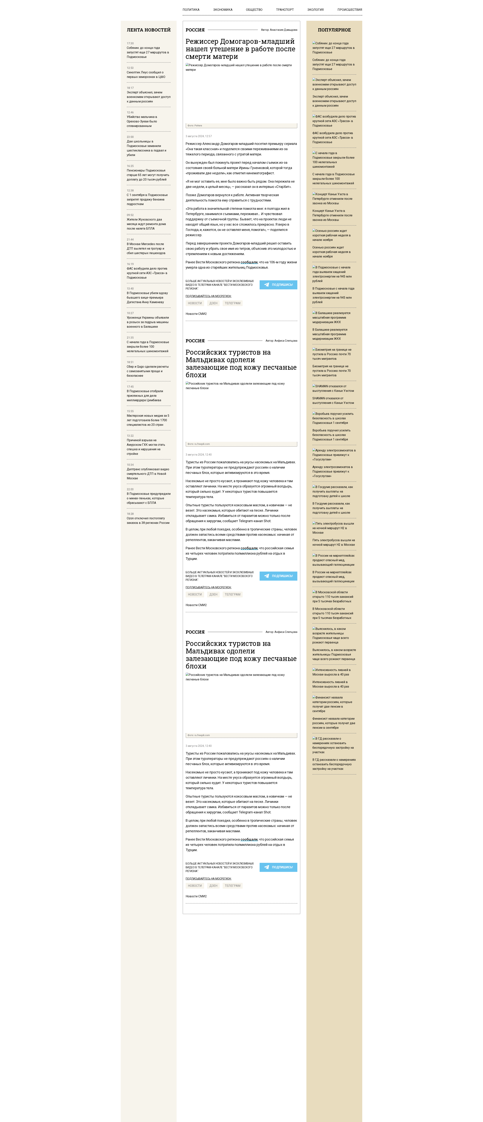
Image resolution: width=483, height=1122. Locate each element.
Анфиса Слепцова (286, 340)
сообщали (249, 262)
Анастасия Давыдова (283, 29)
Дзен (213, 303)
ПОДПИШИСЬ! (282, 285)
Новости (195, 303)
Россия (195, 30)
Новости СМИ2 (196, 314)
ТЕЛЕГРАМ (232, 303)
